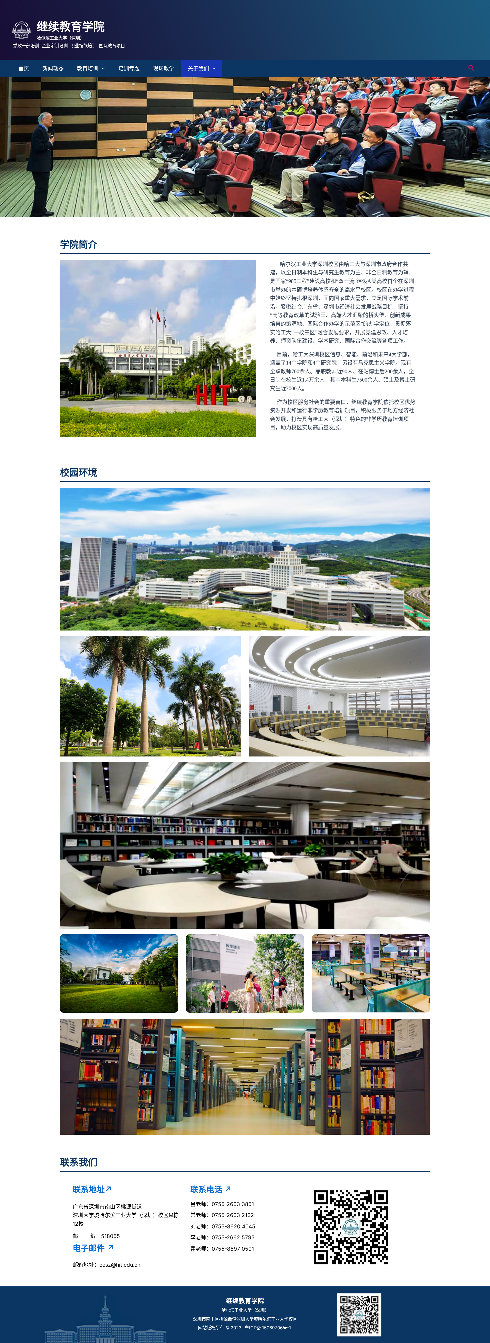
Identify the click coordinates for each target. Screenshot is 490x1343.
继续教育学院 (71, 26)
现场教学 (163, 68)
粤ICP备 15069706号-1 (268, 1327)
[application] (101, 68)
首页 (23, 68)
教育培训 (87, 68)
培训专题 (129, 68)
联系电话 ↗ (211, 1189)
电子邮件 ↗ (93, 1248)
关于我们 (198, 68)
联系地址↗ (92, 1189)
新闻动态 (53, 68)
